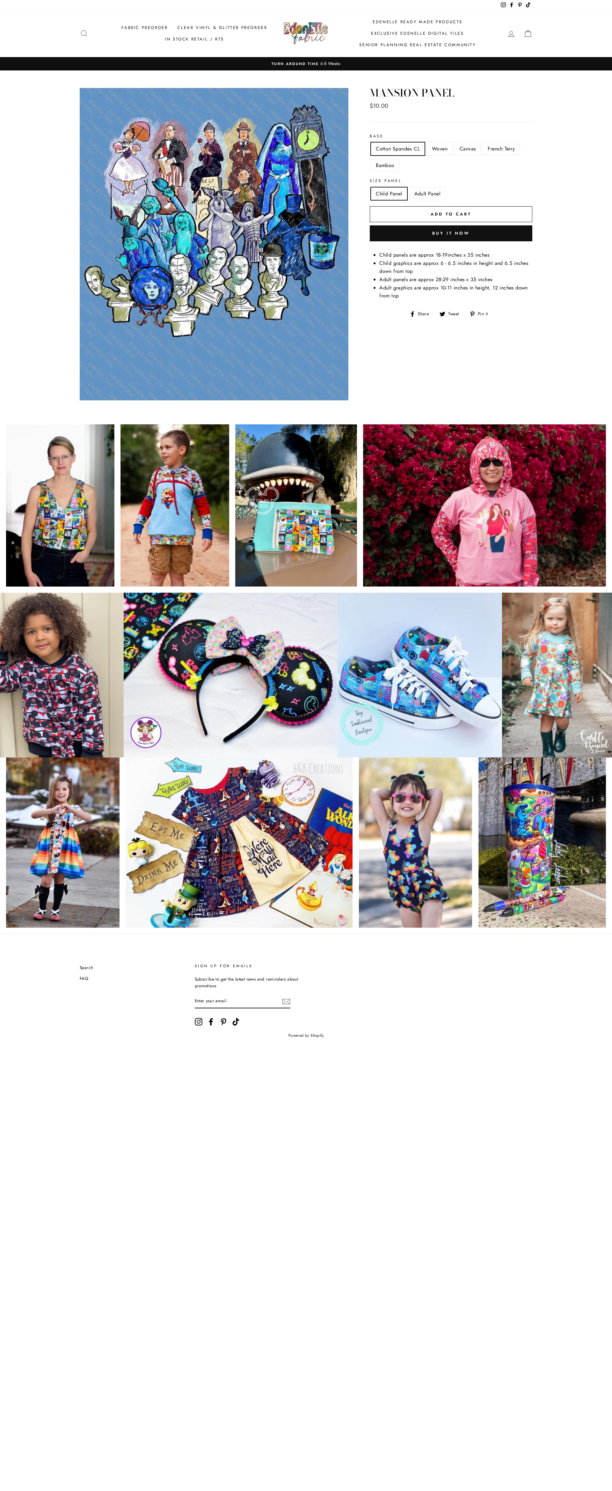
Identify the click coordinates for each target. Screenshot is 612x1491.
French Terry (501, 148)
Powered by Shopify (306, 1035)
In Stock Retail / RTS (194, 39)
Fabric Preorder (144, 28)
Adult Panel (427, 193)
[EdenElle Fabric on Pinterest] (223, 1022)
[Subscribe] (286, 1001)
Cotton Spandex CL (398, 148)
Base (376, 136)
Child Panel (389, 193)
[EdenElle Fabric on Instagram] (198, 1022)
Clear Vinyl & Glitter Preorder (222, 28)
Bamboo (385, 165)
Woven (440, 148)
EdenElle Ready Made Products (418, 22)
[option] (306, 63)
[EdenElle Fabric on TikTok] (236, 1022)
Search (86, 967)
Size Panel (385, 181)
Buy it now (451, 233)
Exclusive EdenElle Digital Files (417, 33)
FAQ (84, 978)
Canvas (468, 148)
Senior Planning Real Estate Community (417, 45)
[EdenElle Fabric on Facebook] (211, 1022)
